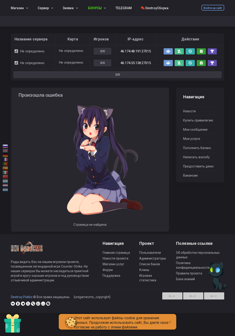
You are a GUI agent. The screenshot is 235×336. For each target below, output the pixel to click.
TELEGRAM (123, 8)
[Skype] (48, 304)
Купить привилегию (198, 120)
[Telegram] (23, 304)
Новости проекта (115, 258)
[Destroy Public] (27, 250)
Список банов (149, 264)
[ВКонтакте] (13, 304)
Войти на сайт (213, 8)
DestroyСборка (156, 8)
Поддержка (111, 275)
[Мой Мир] (43, 304)
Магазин (17, 8)
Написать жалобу (196, 157)
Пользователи (150, 252)
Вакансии (190, 175)
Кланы (144, 270)
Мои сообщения (195, 129)
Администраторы (152, 258)
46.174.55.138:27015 (135, 63)
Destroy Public (22, 297)
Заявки (68, 8)
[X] (28, 304)
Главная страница (116, 252)
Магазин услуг (113, 264)
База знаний (185, 279)
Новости (189, 111)
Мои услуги (191, 139)
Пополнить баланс (197, 148)
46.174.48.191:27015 (135, 51)
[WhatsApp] (38, 304)
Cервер (43, 8)
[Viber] (33, 304)
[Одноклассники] (18, 304)
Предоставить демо (198, 166)
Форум (108, 270)
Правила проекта (189, 273)
